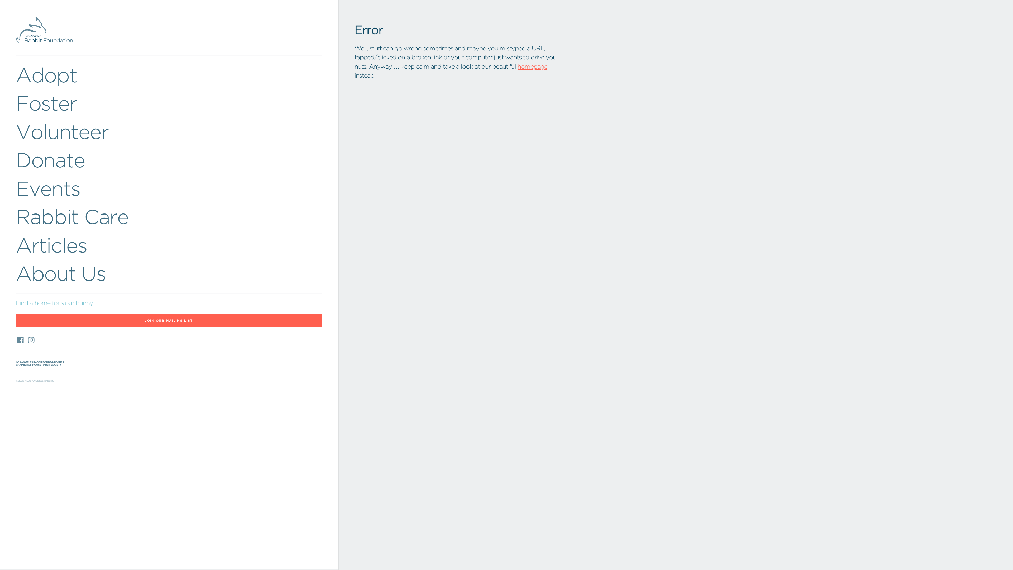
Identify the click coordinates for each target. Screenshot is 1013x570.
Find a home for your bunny (54, 303)
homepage (532, 66)
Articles (51, 245)
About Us (61, 273)
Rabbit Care (72, 217)
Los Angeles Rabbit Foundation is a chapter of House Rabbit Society (40, 363)
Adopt (46, 75)
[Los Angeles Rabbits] (169, 30)
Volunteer (62, 132)
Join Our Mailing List (169, 320)
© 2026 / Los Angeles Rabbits (35, 380)
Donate (50, 160)
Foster (46, 103)
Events (48, 189)
